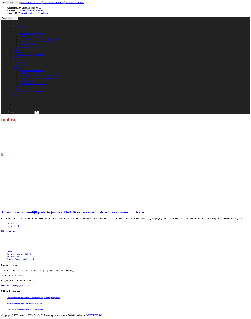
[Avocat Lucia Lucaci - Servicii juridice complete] (51, 2)
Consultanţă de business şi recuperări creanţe (39, 39)
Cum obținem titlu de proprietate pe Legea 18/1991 (25, 309)
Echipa (16, 57)
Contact (16, 52)
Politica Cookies (14, 256)
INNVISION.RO (94, 315)
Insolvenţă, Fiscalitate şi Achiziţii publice (37, 41)
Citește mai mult (8, 231)
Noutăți (16, 49)
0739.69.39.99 (36, 10)
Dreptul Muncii (26, 44)
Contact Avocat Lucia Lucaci (20, 259)
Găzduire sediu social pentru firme (28, 54)
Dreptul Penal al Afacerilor (31, 34)
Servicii (16, 31)
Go (37, 112)
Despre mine (18, 26)
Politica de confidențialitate (19, 254)
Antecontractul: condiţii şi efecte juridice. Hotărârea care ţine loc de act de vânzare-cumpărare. (73, 212)
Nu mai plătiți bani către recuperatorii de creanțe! (24, 303)
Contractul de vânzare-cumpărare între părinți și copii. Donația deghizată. (33, 298)
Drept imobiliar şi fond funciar (32, 47)
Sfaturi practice (14, 226)
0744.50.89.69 (22, 10)
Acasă (15, 23)
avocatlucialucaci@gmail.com (34, 13)
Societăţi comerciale (28, 36)
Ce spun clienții (20, 28)
